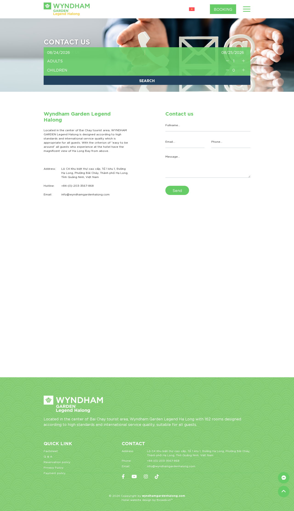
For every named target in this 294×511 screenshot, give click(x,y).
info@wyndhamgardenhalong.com (171, 466)
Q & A (48, 456)
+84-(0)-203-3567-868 (163, 460)
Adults (55, 60)
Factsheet (51, 451)
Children (57, 69)
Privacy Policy (53, 467)
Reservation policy (57, 462)
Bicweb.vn (164, 499)
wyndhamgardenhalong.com (163, 495)
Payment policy (54, 473)
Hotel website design (136, 499)
